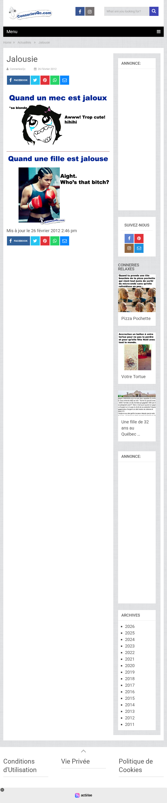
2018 (130, 678)
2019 (130, 672)
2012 (130, 717)
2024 (130, 639)
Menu (12, 31)
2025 (130, 633)
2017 (130, 685)
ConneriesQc (18, 69)
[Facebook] (129, 238)
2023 (130, 646)
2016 (130, 691)
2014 (130, 704)
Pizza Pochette (136, 318)
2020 (130, 665)
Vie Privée (75, 761)
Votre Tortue (133, 376)
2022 (130, 652)
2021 (130, 659)
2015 (130, 698)
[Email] (139, 248)
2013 (130, 711)
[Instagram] (129, 248)
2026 (130, 626)
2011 (130, 724)
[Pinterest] (139, 238)
